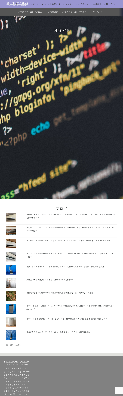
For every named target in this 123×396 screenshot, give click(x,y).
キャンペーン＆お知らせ (48, 4)
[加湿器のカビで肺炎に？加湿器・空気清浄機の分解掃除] (11, 287)
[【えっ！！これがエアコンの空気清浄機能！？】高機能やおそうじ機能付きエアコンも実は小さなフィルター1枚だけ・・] (11, 235)
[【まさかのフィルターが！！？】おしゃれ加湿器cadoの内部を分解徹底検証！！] (11, 339)
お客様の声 (53, 12)
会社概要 (97, 4)
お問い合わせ (110, 4)
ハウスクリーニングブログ (22, 4)
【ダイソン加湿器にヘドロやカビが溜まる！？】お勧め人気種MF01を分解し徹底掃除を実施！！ (67, 267)
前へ (8, 345)
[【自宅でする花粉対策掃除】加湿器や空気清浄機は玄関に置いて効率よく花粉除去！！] (11, 300)
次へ (19, 345)
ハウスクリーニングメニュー (76, 4)
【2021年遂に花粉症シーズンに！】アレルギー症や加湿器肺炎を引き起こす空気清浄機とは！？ (66, 319)
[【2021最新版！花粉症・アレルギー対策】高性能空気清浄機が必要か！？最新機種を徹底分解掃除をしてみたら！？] (11, 313)
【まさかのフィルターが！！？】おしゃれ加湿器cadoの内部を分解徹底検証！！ (60, 332)
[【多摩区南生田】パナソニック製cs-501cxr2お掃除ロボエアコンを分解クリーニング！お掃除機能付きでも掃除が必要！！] (11, 222)
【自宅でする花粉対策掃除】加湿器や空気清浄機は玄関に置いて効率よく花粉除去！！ (62, 293)
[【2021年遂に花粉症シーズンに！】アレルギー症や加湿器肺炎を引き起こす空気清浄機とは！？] (11, 326)
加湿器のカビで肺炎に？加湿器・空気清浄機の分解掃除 (49, 280)
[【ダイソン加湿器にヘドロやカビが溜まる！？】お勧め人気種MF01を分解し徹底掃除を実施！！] (11, 274)
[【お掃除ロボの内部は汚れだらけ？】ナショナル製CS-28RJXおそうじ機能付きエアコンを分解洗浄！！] (11, 248)
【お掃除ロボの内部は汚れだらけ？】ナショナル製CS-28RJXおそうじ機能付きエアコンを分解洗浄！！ (70, 241)
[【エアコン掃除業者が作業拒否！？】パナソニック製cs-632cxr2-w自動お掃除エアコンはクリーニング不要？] (11, 261)
